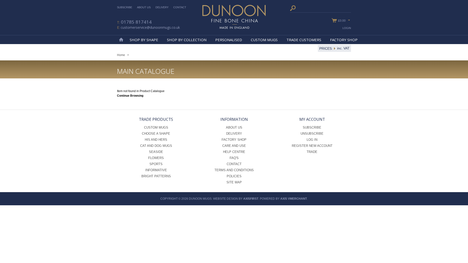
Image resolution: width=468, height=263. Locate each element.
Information (234, 119)
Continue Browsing (130, 95)
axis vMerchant (293, 198)
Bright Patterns (156, 176)
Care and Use (234, 146)
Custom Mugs (264, 39)
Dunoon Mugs (234, 17)
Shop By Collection (186, 39)
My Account (312, 119)
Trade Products (156, 119)
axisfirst (250, 198)
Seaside (156, 152)
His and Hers (156, 139)
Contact (179, 7)
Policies (234, 176)
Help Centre (234, 152)
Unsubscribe (312, 133)
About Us (144, 7)
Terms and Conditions (234, 170)
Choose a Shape (156, 133)
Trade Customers (303, 39)
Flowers (156, 158)
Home (121, 39)
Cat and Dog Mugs (156, 146)
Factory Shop (344, 39)
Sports (156, 164)
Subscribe (124, 7)
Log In (312, 139)
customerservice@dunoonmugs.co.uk (150, 27)
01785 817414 (136, 22)
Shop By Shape (144, 39)
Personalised (228, 39)
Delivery (162, 7)
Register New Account (312, 146)
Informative (156, 170)
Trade (312, 152)
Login (346, 28)
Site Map (234, 182)
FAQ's (234, 158)
